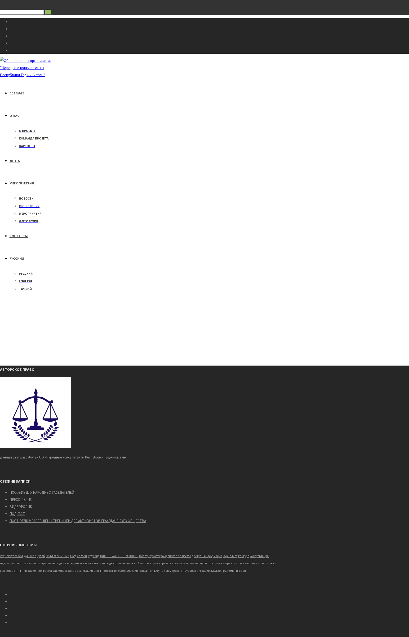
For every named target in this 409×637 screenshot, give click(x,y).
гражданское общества (175, 556)
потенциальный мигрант (134, 563)
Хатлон (82, 556)
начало (88, 563)
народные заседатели (67, 563)
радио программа (39, 571)
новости (99, 563)
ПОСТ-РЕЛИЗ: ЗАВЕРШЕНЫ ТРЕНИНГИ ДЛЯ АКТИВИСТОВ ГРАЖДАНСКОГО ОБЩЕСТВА (77, 521)
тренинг (177, 571)
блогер (144, 556)
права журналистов (199, 563)
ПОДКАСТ (17, 513)
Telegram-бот (14, 556)
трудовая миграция (196, 571)
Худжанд (93, 556)
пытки (22, 571)
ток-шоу (154, 571)
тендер (143, 571)
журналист (230, 556)
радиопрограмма (64, 571)
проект (13, 571)
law (2, 556)
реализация (85, 571)
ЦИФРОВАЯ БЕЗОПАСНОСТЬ (119, 556)
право (262, 563)
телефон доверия (126, 571)
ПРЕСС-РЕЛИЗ (20, 499)
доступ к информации (207, 556)
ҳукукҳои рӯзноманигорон (228, 571)
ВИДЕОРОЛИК (20, 506)
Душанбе (30, 556)
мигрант (32, 563)
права (156, 563)
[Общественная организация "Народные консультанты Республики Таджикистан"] (26, 74)
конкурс (243, 556)
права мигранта (224, 563)
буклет (154, 556)
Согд (73, 556)
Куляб (41, 556)
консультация (259, 556)
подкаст (111, 563)
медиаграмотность (13, 563)
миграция (45, 563)
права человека (246, 563)
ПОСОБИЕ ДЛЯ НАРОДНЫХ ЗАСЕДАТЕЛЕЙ (41, 492)
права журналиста (173, 563)
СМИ (66, 556)
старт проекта (103, 571)
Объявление (54, 556)
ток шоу (165, 571)
